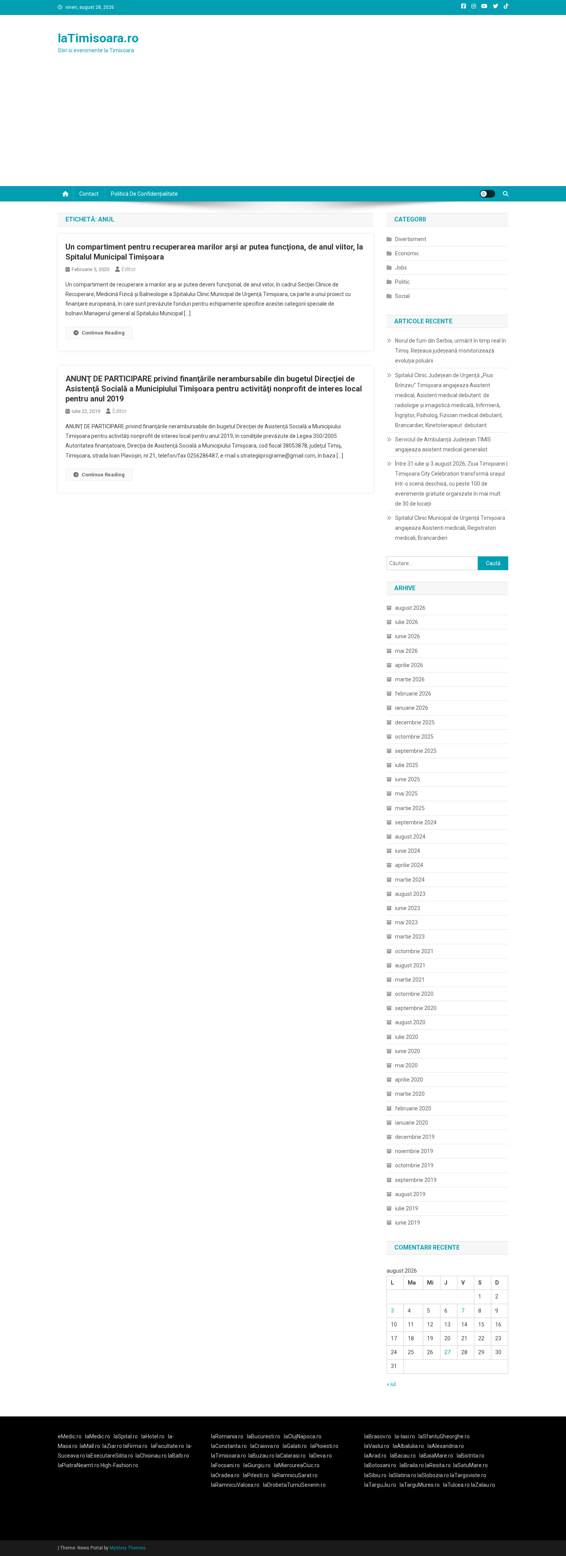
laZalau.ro (483, 1485)
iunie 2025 (407, 779)
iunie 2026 (407, 636)
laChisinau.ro (151, 1456)
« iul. (392, 1384)
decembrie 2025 (415, 722)
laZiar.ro (112, 1446)
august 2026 (410, 608)
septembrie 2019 (416, 1180)
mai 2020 (406, 1065)
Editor (129, 269)
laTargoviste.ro (468, 1475)
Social (402, 296)
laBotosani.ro (380, 1465)
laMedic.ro (98, 1436)
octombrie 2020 (414, 994)
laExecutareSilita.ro (109, 1456)
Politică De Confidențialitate (144, 194)
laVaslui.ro (378, 1446)
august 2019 (410, 1194)
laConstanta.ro (229, 1446)
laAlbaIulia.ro (408, 1446)
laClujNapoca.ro (303, 1436)
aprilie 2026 (409, 665)
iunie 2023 (407, 908)
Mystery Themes (128, 1548)
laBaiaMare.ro (436, 1456)
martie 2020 (410, 1094)
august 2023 (410, 894)
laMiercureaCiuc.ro (297, 1465)
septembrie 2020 (416, 1008)
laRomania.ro (227, 1436)
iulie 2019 (406, 1208)
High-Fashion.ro (119, 1465)
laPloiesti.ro (324, 1446)
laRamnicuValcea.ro (235, 1485)
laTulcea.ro (457, 1485)
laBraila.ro (412, 1465)
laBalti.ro (178, 1456)
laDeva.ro (320, 1456)
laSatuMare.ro (470, 1465)
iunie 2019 (407, 1223)
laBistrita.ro (470, 1456)
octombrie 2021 (414, 951)
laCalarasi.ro (291, 1456)
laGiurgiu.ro (258, 1465)
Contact (89, 194)
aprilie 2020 (409, 1080)
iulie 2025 (406, 765)
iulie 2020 (406, 1037)
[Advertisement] (283, 128)
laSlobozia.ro (433, 1475)
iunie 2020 (407, 1051)
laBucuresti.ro (263, 1436)
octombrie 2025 (414, 737)
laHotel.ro (152, 1436)
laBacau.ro (403, 1456)
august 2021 (410, 965)
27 (447, 1352)
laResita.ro (438, 1465)
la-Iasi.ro (405, 1436)
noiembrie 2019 (414, 1151)
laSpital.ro (126, 1436)
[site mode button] (487, 194)
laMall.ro (90, 1446)
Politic (402, 282)
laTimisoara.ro (98, 38)
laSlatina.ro (402, 1475)
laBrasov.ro (377, 1436)
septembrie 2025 (416, 751)
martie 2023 (410, 937)
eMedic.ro (70, 1436)
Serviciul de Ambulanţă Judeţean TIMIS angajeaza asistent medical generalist (443, 444)
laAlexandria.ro (445, 1446)
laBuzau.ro (262, 1456)
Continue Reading (103, 333)
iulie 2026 (406, 622)
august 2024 (410, 837)
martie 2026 (410, 679)
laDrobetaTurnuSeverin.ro (294, 1485)
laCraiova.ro (264, 1446)
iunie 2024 (407, 851)
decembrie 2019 (415, 1137)
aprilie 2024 (409, 865)
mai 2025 (406, 793)
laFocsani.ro (225, 1465)
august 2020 (410, 1022)
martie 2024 (410, 880)
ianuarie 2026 (411, 708)
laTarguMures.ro (420, 1485)
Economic (407, 253)
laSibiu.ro (375, 1475)
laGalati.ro (295, 1446)
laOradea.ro (225, 1475)
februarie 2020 (413, 1108)
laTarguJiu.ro (382, 1485)
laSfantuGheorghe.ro (444, 1436)
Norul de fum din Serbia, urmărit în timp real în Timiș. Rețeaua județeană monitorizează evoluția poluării (450, 351)
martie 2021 (410, 980)
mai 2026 (406, 651)
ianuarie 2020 (411, 1123)
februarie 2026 (413, 694)
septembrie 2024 (416, 822)
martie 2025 (410, 808)
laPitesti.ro (256, 1475)
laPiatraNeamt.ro (78, 1465)
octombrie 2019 (414, 1165)
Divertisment (410, 239)
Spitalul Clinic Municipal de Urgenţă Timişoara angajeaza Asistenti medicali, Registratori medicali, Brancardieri (450, 528)
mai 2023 (406, 922)
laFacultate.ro (167, 1446)
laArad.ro (375, 1456)
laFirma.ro (135, 1446)
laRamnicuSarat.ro (295, 1475)
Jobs (401, 268)
